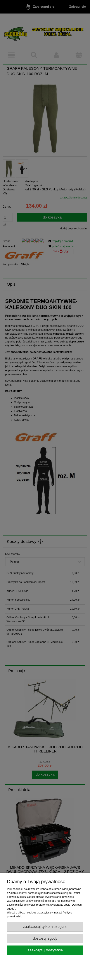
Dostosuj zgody (45, 938)
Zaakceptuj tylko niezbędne (45, 927)
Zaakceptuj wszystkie (45, 950)
